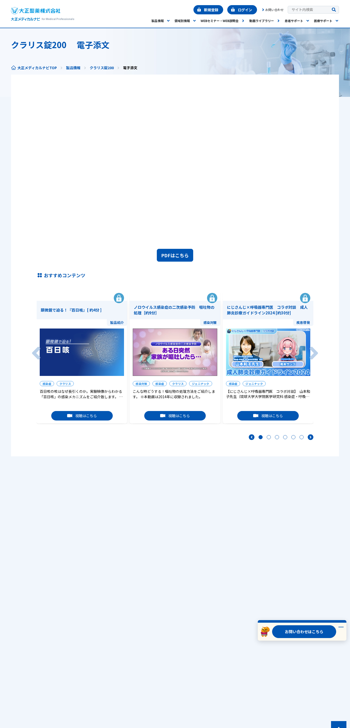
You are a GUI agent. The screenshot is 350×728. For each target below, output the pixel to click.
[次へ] (314, 353)
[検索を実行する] (334, 10)
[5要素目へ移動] (293, 437)
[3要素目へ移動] (277, 437)
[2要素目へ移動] (269, 437)
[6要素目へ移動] (302, 437)
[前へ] (36, 353)
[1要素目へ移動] (261, 437)
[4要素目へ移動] (285, 437)
